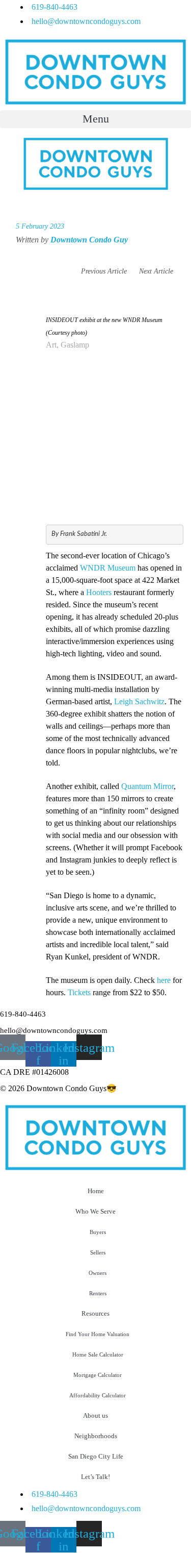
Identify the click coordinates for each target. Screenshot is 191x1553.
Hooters (99, 592)
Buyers (98, 1232)
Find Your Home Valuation (97, 1334)
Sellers (97, 1252)
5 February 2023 (40, 226)
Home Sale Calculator (97, 1354)
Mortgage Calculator (97, 1375)
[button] (95, 119)
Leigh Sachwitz (139, 701)
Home (96, 1191)
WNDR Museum (107, 567)
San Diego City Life (95, 1456)
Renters (97, 1293)
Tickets (79, 992)
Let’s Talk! (95, 1477)
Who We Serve (95, 1211)
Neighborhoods (95, 1436)
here (164, 980)
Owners (97, 1273)
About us (95, 1415)
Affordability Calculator (97, 1395)
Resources (95, 1313)
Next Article (157, 271)
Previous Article (104, 271)
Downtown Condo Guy (89, 239)
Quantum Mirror (147, 786)
